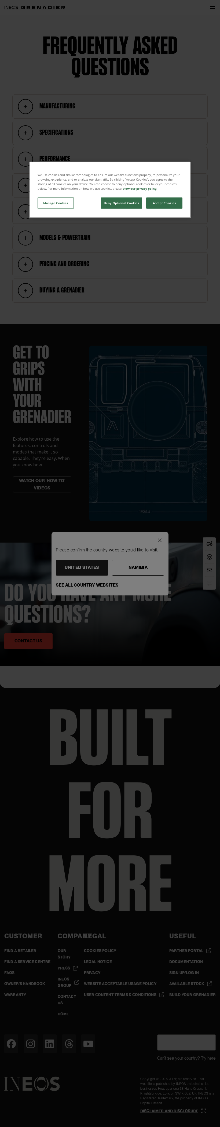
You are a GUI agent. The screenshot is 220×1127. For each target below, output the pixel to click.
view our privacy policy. (140, 188)
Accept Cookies (164, 203)
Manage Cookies (55, 203)
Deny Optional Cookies (121, 203)
